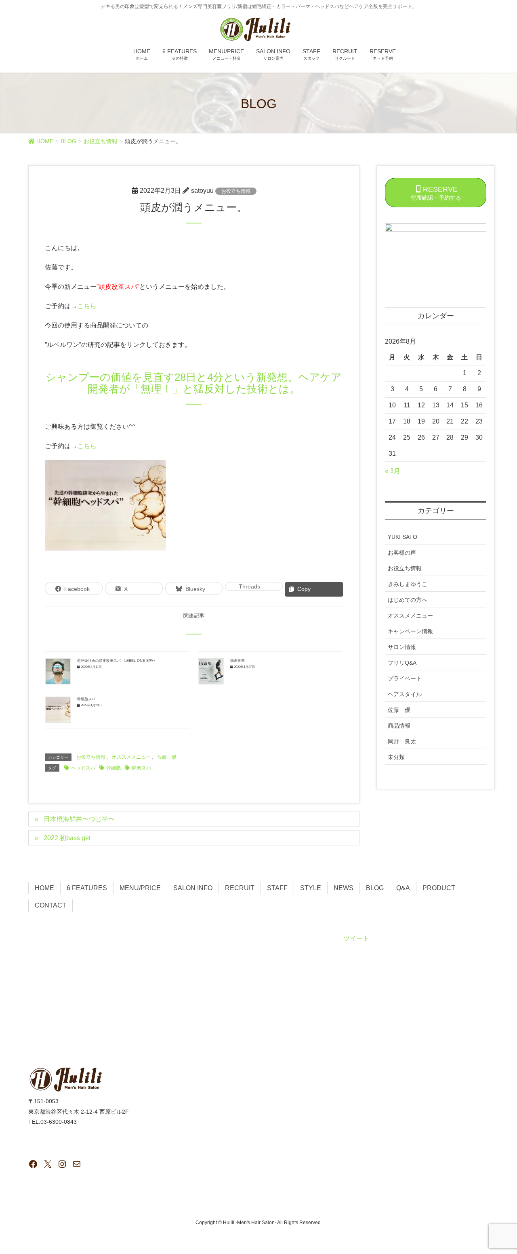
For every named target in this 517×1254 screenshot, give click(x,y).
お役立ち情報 (235, 191)
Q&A (403, 888)
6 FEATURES (87, 888)
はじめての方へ (407, 600)
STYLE (310, 888)
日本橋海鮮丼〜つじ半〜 (79, 819)
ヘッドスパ (83, 768)
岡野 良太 (402, 741)
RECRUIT (239, 888)
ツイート (356, 938)
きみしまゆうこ (407, 584)
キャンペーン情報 (410, 631)
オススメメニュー (131, 757)
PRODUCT (438, 888)
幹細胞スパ (86, 699)
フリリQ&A (402, 662)
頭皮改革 (237, 661)
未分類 (396, 757)
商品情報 (399, 725)
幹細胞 (113, 768)
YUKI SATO (402, 537)
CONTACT (50, 905)
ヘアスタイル (405, 694)
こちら (87, 306)
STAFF (277, 888)
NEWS (343, 888)
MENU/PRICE (140, 888)
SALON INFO (192, 888)
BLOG (375, 888)
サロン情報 (402, 647)
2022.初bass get (67, 838)
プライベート (405, 678)
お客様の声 (402, 552)
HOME (44, 888)
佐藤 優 (167, 757)
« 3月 (392, 470)
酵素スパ (141, 768)
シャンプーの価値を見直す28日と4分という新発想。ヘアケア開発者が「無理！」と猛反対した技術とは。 (194, 383)
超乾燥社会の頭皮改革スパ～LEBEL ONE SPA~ (116, 661)
